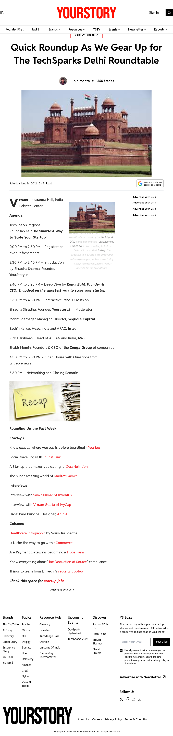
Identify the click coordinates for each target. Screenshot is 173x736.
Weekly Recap (85, 35)
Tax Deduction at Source (67, 562)
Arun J (62, 514)
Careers (97, 719)
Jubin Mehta (80, 81)
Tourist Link (52, 457)
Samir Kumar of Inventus (52, 495)
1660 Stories (105, 81)
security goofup (70, 571)
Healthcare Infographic (27, 533)
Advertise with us (61, 589)
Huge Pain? (75, 552)
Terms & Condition (136, 719)
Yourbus (94, 447)
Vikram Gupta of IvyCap (52, 504)
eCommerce (63, 542)
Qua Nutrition (77, 466)
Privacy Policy (113, 719)
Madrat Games (66, 476)
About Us (84, 719)
